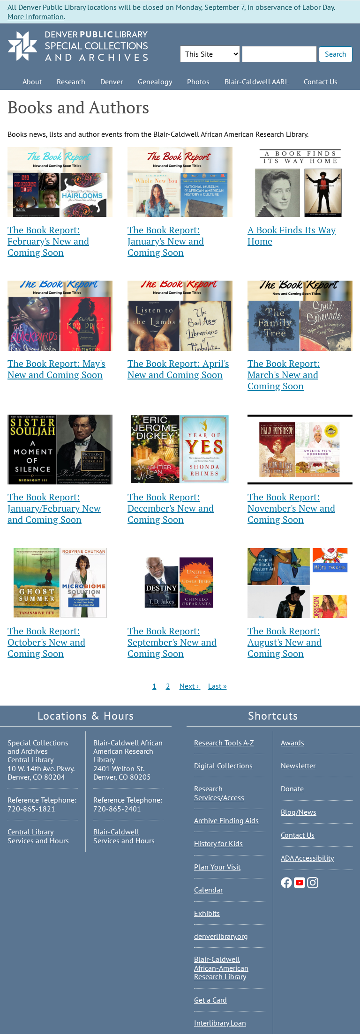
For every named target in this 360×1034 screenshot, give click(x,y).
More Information (36, 16)
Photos (198, 81)
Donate (292, 788)
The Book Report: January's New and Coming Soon (166, 241)
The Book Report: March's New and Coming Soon (284, 374)
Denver (111, 81)
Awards (292, 742)
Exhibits (207, 913)
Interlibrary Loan (220, 1022)
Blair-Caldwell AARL (257, 81)
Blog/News (298, 812)
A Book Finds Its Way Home (292, 235)
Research (71, 81)
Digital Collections (223, 765)
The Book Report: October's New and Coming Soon (46, 642)
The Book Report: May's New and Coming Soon (56, 369)
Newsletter (298, 765)
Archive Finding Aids (226, 820)
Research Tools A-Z (224, 742)
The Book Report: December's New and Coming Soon (171, 508)
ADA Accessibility (307, 858)
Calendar (208, 889)
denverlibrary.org (221, 936)
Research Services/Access (219, 793)
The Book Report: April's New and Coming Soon (178, 369)
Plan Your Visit (217, 866)
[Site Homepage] (78, 46)
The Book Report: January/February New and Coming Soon (54, 508)
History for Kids (218, 843)
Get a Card (210, 999)
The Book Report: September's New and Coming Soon (172, 642)
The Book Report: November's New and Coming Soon (291, 508)
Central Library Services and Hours (38, 836)
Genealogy (155, 81)
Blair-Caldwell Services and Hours (124, 836)
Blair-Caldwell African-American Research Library (221, 967)
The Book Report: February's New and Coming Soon (48, 241)
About (32, 81)
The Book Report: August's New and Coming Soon (285, 642)
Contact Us (321, 81)
